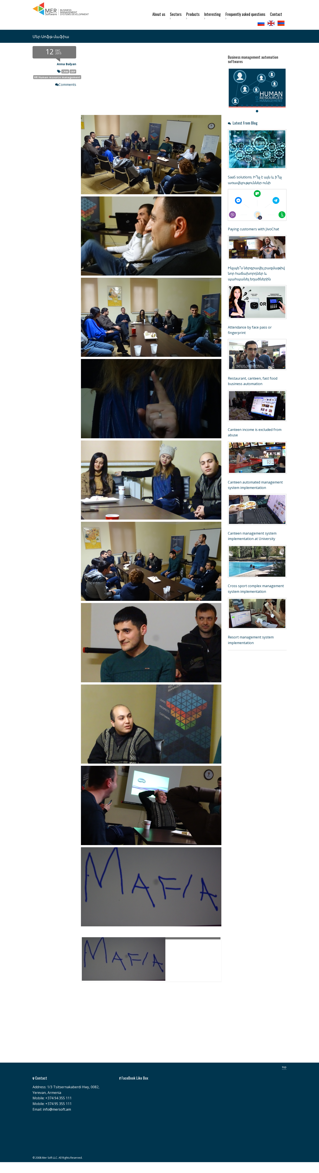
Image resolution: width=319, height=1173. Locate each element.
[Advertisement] (127, 1027)
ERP (73, 71)
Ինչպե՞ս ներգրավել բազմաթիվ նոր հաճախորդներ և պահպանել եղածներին (256, 273)
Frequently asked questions (245, 14)
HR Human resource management (57, 77)
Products (192, 14)
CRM (65, 71)
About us (158, 14)
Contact (276, 14)
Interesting (212, 14)
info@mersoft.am (57, 1109)
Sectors (175, 14)
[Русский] (261, 23)
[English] (271, 23)
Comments (67, 84)
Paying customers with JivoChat (253, 229)
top (284, 1067)
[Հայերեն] (281, 23)
